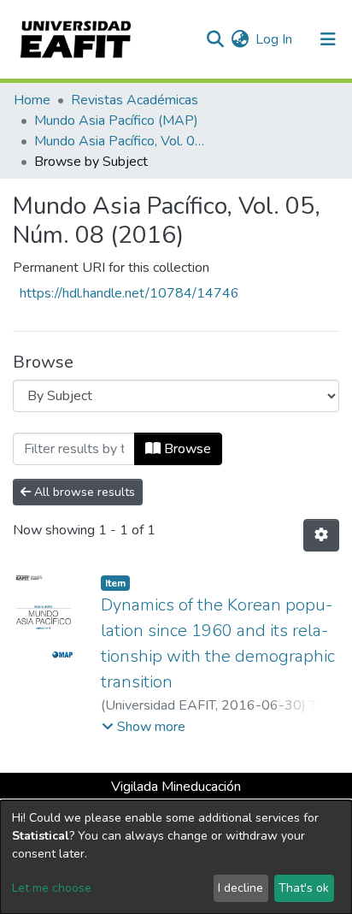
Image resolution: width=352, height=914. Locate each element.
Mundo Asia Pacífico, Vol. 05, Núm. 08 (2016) (119, 141)
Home (32, 100)
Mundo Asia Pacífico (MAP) (116, 120)
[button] (239, 39)
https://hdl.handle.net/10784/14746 (129, 293)
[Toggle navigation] (328, 39)
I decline (240, 888)
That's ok (304, 888)
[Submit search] (215, 39)
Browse (186, 448)
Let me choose (51, 888)
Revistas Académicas (134, 100)
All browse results (83, 492)
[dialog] (176, 857)
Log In (274, 39)
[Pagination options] (321, 535)
